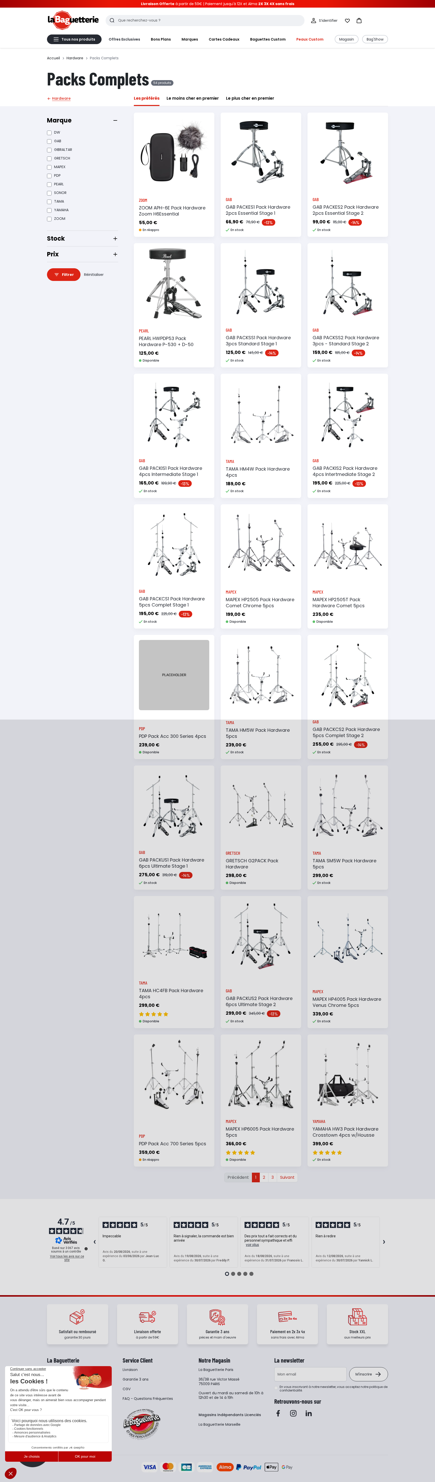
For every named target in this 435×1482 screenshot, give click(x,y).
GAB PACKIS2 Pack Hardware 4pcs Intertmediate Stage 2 (345, 471)
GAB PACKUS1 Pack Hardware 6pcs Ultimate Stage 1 (171, 863)
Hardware (75, 58)
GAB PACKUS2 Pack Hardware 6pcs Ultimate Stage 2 (259, 1001)
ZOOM (59, 218)
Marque (59, 120)
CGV (127, 1388)
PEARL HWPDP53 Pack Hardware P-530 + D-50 (166, 341)
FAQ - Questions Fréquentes (148, 1398)
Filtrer (68, 274)
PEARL (59, 184)
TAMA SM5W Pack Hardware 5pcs (344, 864)
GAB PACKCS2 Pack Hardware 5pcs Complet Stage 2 (346, 732)
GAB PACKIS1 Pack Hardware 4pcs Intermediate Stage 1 (170, 471)
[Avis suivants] (384, 1242)
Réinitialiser (94, 274)
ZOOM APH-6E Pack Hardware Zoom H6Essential (172, 211)
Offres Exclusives (124, 39)
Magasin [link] (346, 39)
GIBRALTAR (63, 149)
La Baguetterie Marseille (219, 1424)
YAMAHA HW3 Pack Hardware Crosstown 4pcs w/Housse (345, 1132)
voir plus (252, 1245)
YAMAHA (61, 210)
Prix (53, 254)
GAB (57, 141)
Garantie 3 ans (136, 1379)
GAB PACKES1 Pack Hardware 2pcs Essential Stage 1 (258, 210)
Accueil (53, 58)
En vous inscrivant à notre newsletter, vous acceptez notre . (334, 1388)
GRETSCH (62, 158)
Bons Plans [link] (161, 39)
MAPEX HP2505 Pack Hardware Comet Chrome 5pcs (260, 602)
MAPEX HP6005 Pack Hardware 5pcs (260, 1132)
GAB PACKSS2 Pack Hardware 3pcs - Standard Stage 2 (346, 340)
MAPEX (60, 167)
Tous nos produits (78, 39)
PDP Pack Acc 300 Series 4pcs (172, 736)
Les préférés (146, 98)
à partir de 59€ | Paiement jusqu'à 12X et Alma (217, 3)
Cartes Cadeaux (224, 39)
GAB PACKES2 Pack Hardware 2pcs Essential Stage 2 (346, 210)
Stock (56, 238)
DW (57, 132)
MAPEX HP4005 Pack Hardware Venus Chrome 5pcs (347, 1002)
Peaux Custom (310, 39)
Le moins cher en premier (193, 98)
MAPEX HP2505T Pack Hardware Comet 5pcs (339, 602)
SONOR (60, 192)
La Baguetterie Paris (216, 1369)
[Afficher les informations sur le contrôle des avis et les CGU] (86, 1249)
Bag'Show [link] (375, 39)
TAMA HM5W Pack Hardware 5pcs (258, 733)
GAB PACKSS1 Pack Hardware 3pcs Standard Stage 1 (258, 340)
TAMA (59, 201)
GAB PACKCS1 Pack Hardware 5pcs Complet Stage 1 (172, 602)
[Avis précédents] (94, 1242)
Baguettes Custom (268, 39)
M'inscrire (364, 1374)
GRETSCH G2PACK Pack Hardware (252, 864)
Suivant (287, 1177)
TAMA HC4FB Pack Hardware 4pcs (171, 993)
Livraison (130, 1369)
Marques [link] (190, 39)
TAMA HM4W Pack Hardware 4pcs (258, 472)
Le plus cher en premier (250, 98)
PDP (57, 175)
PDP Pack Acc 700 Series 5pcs (172, 1143)
